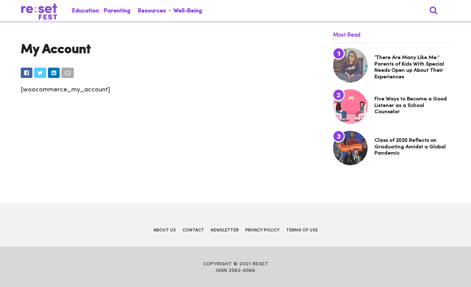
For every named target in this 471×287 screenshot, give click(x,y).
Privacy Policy (262, 230)
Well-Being (187, 11)
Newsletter (225, 230)
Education (85, 11)
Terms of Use (302, 230)
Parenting (117, 11)
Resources (152, 11)
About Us (164, 230)
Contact (193, 230)
